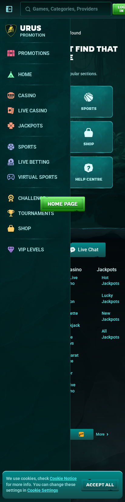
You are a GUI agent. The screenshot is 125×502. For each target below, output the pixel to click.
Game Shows (67, 340)
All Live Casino (68, 387)
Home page (63, 204)
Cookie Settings (42, 490)
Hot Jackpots (110, 280)
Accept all (100, 484)
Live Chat (88, 250)
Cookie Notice (63, 478)
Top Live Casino (69, 280)
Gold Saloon (68, 298)
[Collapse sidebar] (9, 9)
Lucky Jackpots (110, 298)
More (100, 434)
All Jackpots (110, 334)
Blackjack (70, 325)
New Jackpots (110, 316)
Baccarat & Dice (70, 358)
